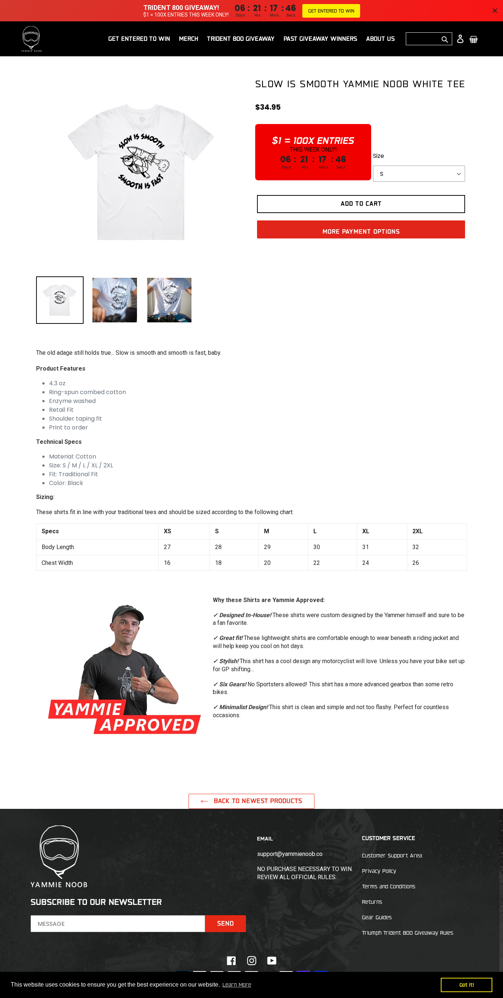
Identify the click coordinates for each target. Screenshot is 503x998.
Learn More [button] (236, 985)
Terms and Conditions (388, 886)
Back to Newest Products (257, 800)
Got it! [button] (467, 984)
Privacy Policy (379, 871)
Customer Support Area (392, 856)
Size (378, 156)
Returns (372, 902)
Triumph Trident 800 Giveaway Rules (407, 933)
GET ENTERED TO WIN (331, 10)
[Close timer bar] (494, 10)
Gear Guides (377, 917)
